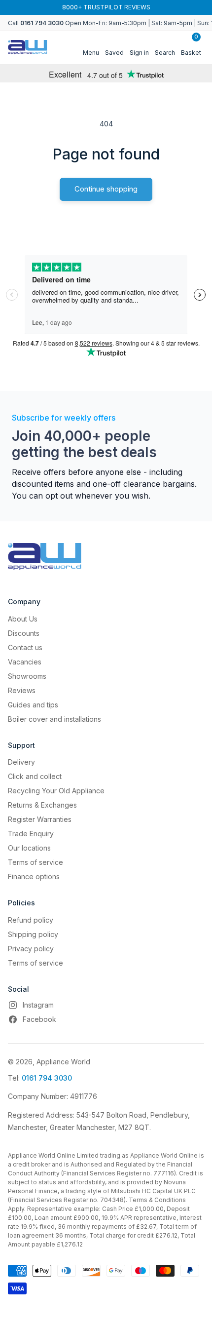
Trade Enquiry (31, 833)
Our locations (29, 848)
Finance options (34, 876)
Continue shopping (106, 189)
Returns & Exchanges (42, 805)
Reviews (21, 690)
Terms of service (35, 862)
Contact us (25, 647)
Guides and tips (33, 705)
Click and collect (35, 776)
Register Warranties (39, 819)
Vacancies (24, 662)
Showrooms (27, 676)
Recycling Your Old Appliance (56, 790)
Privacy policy (31, 948)
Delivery (21, 762)
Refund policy (30, 920)
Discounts (23, 633)
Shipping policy (33, 934)
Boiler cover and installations (54, 719)
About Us (22, 619)
